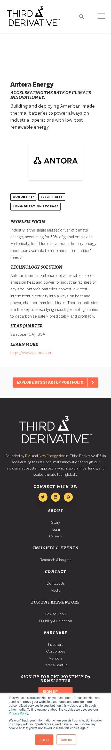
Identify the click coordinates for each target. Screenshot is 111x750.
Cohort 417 (23, 197)
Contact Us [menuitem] (55, 583)
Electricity (52, 197)
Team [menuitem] (55, 529)
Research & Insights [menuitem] (56, 559)
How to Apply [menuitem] (55, 614)
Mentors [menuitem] (55, 658)
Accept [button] (44, 739)
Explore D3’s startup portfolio (50, 382)
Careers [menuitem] (55, 536)
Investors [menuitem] (55, 644)
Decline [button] (66, 739)
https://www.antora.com (31, 352)
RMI (28, 455)
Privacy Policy (18, 713)
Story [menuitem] (55, 522)
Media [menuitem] (55, 590)
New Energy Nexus (54, 455)
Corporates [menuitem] (55, 651)
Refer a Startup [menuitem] (55, 665)
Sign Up (50, 691)
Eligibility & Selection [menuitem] (55, 621)
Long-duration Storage (36, 206)
